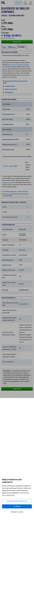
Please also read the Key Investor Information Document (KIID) (16, 194)
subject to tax (6, 182)
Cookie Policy (10, 495)
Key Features (9, 92)
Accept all (17, 506)
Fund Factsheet (10, 86)
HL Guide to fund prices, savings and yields (15, 191)
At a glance (4, 47)
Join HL (18, 3)
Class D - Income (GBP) (10, 166)
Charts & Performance (12, 47)
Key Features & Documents (21, 47)
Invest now (17, 42)
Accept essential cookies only (17, 501)
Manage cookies (17, 512)
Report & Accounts (11, 89)
